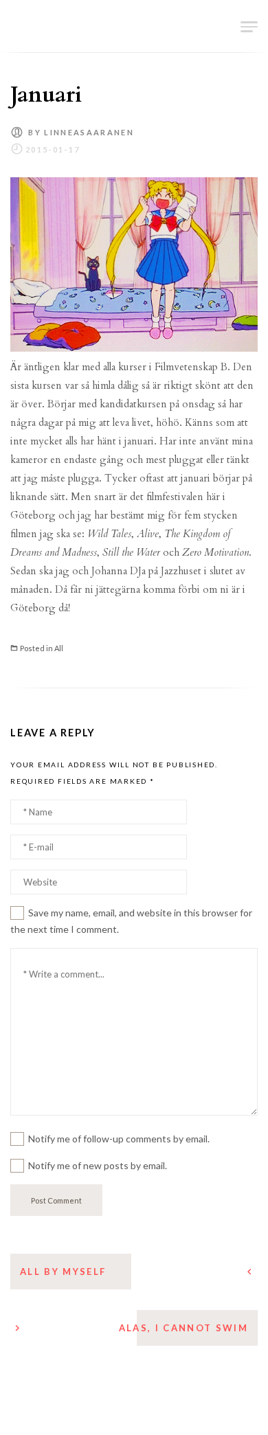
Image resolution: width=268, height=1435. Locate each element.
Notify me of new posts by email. (97, 1165)
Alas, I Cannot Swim (183, 1327)
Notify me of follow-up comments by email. (119, 1138)
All (58, 648)
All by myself (63, 1271)
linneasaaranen (89, 132)
